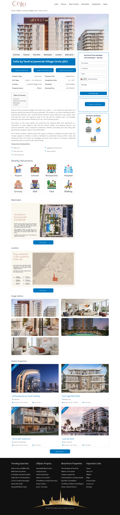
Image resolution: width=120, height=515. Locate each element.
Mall (35, 191)
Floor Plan (36, 55)
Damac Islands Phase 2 (69, 487)
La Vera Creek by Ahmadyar (20, 481)
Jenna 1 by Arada (41, 487)
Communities (96, 4)
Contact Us (90, 484)
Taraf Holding (70, 84)
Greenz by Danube (42, 474)
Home (56, 4)
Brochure (70, 55)
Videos (105, 4)
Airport (18, 175)
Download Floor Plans (66, 70)
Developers (85, 4)
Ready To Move (74, 4)
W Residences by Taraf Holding (26, 396)
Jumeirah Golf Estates (19, 442)
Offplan (63, 4)
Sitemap (89, 487)
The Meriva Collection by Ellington (72, 484)
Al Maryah (16, 399)
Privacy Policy (90, 481)
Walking (68, 191)
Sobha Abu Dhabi (17, 484)
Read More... (43, 242)
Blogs (88, 478)
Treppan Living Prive (68, 474)
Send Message (93, 93)
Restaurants (52, 175)
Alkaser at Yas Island (43, 478)
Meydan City (67, 399)
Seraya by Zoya (41, 471)
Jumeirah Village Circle (30, 11)
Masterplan (48, 55)
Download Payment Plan (44, 70)
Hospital (68, 175)
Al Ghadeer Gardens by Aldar (20, 474)
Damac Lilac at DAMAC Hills (20, 468)
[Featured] (35, 378)
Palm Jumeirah (67, 442)
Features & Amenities (19, 101)
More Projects (60, 451)
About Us (89, 471)
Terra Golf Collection (21, 438)
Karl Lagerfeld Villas (71, 396)
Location (59, 55)
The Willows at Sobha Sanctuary (46, 481)
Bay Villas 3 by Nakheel (68, 481)
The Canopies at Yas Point (69, 468)
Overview (16, 55)
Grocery (18, 191)
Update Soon (70, 76)
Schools (35, 175)
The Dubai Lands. (56, 508)
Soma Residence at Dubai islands (72, 478)
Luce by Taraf (68, 438)
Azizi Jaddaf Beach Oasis (19, 487)
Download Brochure (21, 70)
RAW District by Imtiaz (18, 471)
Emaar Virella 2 (41, 484)
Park (51, 191)
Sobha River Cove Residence (20, 478)
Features (26, 55)
